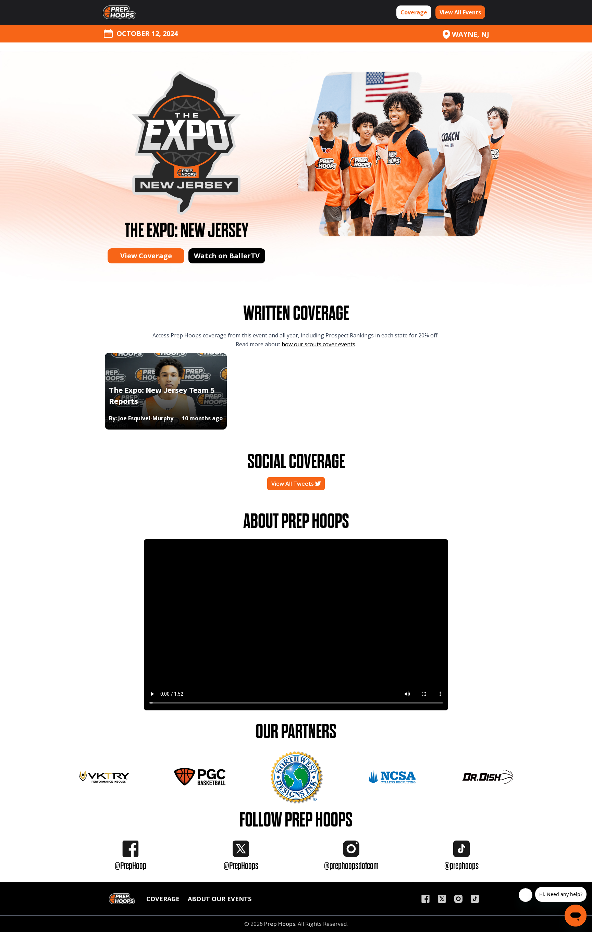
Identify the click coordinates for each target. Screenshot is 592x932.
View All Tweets (293, 483)
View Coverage (146, 255)
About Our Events (219, 899)
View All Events (460, 12)
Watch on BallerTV (227, 255)
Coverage (413, 12)
